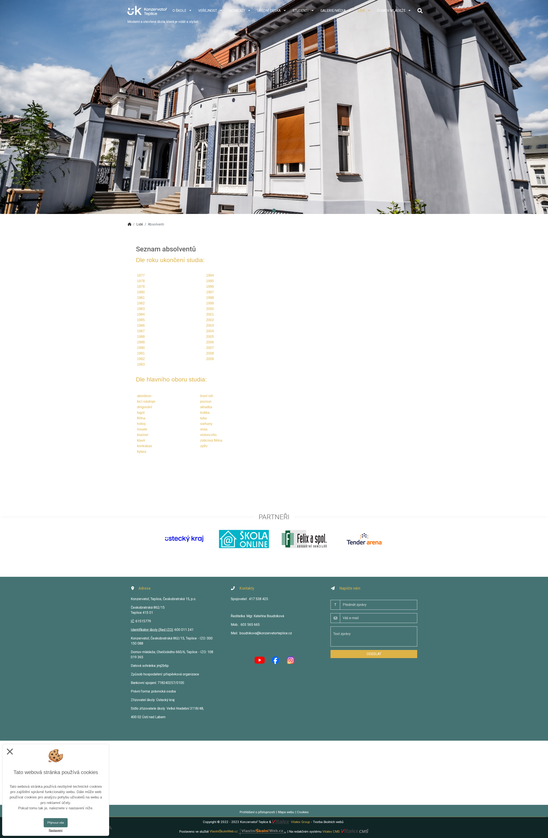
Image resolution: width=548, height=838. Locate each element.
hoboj (141, 424)
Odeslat (374, 654)
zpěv (203, 446)
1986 (141, 325)
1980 (141, 292)
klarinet (142, 435)
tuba (203, 418)
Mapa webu (286, 812)
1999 (210, 303)
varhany (206, 424)
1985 (141, 320)
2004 (210, 331)
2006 (210, 342)
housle (142, 429)
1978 (141, 281)
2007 (210, 348)
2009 (210, 359)
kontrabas (144, 446)
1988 (141, 336)
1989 (141, 342)
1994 (210, 275)
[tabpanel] (274, 107)
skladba (206, 407)
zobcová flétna (211, 440)
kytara (141, 451)
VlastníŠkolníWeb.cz (224, 831)
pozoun (205, 401)
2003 (210, 325)
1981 (141, 298)
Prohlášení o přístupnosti (257, 812)
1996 (210, 286)
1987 (141, 331)
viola (203, 429)
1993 (141, 364)
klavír (141, 440)
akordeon (144, 396)
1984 (141, 314)
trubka (205, 412)
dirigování (144, 407)
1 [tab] (274, 211)
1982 (141, 303)
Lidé (139, 224)
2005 (210, 336)
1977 (141, 275)
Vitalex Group (300, 822)
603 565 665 (250, 625)
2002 (210, 320)
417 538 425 (258, 599)
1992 (141, 359)
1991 (141, 353)
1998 (210, 298)
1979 (141, 286)
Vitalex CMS (331, 831)
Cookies (303, 812)
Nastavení (56, 830)
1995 (210, 281)
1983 (141, 309)
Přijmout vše (55, 822)
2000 (210, 309)
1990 (141, 348)
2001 (210, 314)
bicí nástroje (146, 401)
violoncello (208, 435)
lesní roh (206, 396)
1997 (210, 292)
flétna (141, 418)
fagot (140, 412)
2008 (210, 353)
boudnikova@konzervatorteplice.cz (266, 633)
